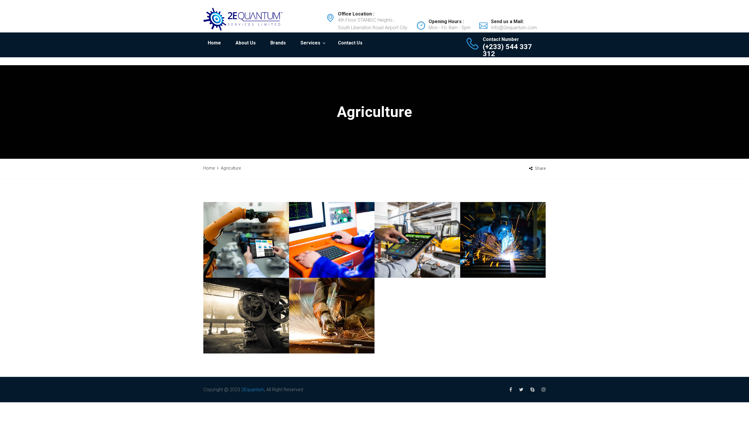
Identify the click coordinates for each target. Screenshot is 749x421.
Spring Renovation (331, 316)
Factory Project (246, 328)
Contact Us (350, 43)
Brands (278, 43)
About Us (246, 43)
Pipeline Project (331, 252)
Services (310, 43)
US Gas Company (417, 243)
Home (214, 43)
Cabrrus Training (503, 252)
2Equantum (252, 389)
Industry (246, 252)
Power (259, 259)
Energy (345, 259)
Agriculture (237, 259)
